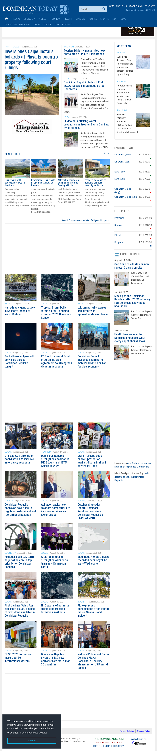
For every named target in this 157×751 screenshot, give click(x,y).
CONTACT (149, 6)
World (42, 18)
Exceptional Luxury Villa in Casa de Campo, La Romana (43, 183)
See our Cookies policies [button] (33, 732)
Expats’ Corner (42, 24)
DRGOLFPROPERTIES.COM (108, 745)
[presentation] (104, 153)
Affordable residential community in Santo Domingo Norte (69, 183)
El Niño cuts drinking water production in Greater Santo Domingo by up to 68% (86, 124)
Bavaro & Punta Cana (17, 24)
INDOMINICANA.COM (109, 742)
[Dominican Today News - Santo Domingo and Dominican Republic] (35, 9)
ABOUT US (121, 6)
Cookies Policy (143, 731)
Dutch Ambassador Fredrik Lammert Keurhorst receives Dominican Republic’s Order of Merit (90, 511)
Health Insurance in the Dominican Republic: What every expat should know (129, 338)
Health (68, 18)
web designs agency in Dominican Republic (131, 477)
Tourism (55, 18)
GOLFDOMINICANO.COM (109, 738)
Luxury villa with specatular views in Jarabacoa (15, 183)
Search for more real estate (75, 220)
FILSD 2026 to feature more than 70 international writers (18, 658)
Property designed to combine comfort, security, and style (95, 183)
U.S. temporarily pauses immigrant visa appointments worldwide (93, 311)
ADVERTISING (136, 6)
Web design (137, 738)
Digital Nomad (63, 24)
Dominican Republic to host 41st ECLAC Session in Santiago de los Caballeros (84, 86)
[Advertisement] (59, 29)
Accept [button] (32, 740)
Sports (104, 18)
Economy (29, 18)
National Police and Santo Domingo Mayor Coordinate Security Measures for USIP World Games (93, 661)
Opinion (80, 18)
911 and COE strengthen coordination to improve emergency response (19, 459)
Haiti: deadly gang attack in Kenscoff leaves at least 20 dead (20, 311)
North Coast (120, 18)
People (93, 18)
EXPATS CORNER (130, 254)
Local (16, 18)
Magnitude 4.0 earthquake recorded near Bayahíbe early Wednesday (93, 560)
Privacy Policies (127, 731)
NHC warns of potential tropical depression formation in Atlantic (55, 609)
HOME (111, 6)
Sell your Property (100, 220)
